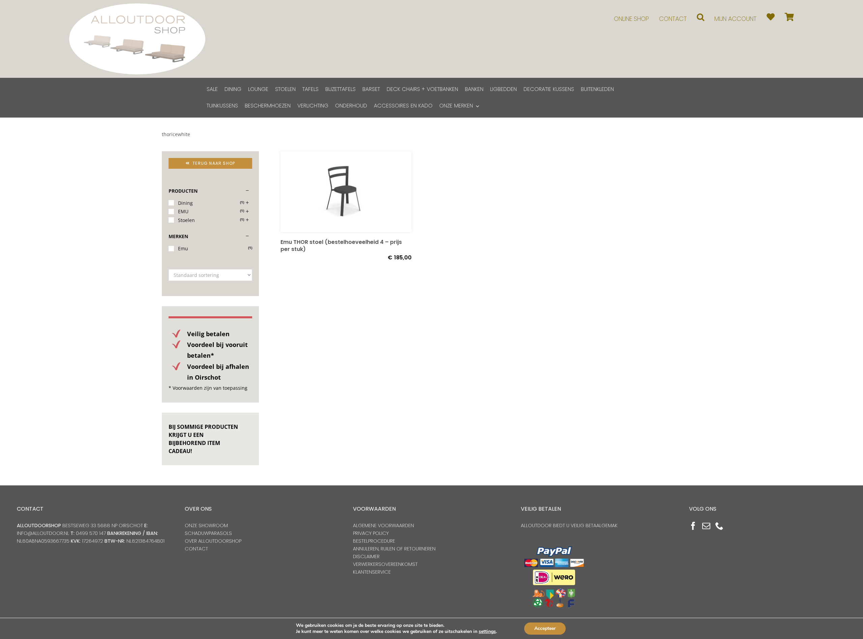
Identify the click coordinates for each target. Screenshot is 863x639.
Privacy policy (371, 533)
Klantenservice (372, 572)
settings (487, 632)
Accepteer (545, 628)
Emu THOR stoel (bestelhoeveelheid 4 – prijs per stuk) (341, 245)
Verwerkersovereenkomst (385, 564)
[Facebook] (693, 526)
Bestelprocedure (374, 541)
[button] (700, 17)
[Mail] (706, 526)
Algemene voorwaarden (383, 525)
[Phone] (719, 526)
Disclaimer (366, 556)
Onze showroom (206, 525)
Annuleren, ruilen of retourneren (394, 548)
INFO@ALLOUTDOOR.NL (43, 533)
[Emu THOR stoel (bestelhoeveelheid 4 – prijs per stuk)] (346, 191)
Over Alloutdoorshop (213, 541)
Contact (196, 548)
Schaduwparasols (208, 533)
